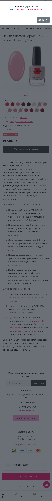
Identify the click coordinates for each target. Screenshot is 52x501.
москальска (35, 9)
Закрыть (43, 20)
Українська (18, 9)
